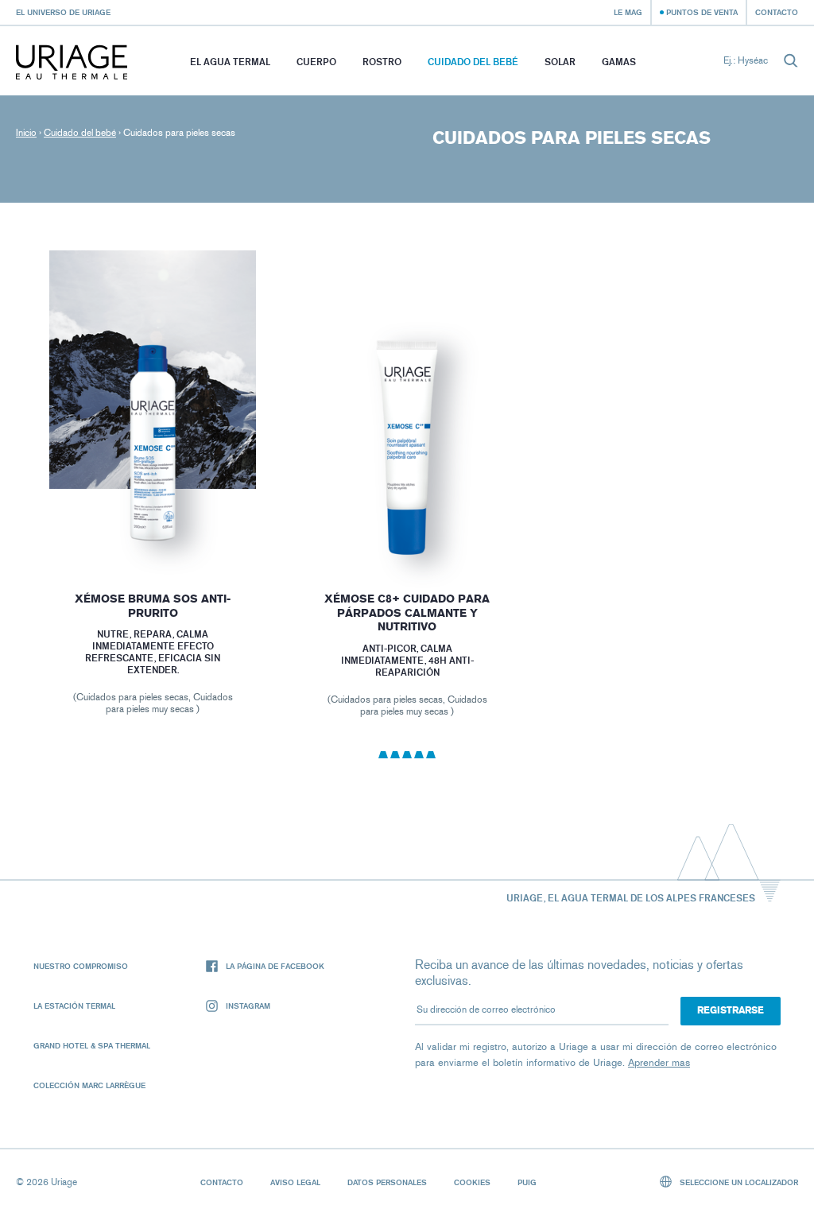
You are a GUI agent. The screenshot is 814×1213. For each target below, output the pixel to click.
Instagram (248, 1005)
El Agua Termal (230, 62)
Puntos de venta (702, 12)
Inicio (26, 132)
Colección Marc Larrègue (89, 1085)
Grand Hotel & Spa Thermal (91, 1045)
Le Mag (628, 12)
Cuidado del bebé (473, 62)
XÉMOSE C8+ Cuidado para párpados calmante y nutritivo (407, 613)
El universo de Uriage (63, 12)
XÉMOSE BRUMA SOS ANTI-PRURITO (153, 606)
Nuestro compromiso (80, 966)
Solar (560, 62)
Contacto (776, 12)
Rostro (381, 62)
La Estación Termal (74, 1005)
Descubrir (152, 529)
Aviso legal (295, 1182)
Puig (527, 1182)
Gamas (619, 62)
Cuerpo (316, 62)
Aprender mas (659, 1062)
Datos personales (387, 1182)
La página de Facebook (275, 966)
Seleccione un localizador (737, 1182)
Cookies (472, 1182)
